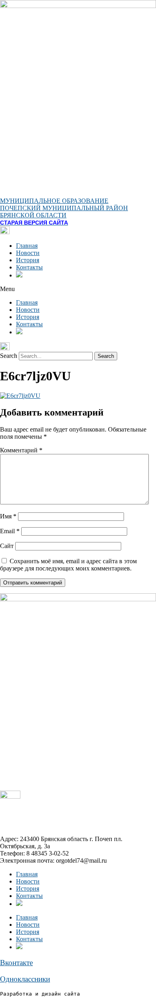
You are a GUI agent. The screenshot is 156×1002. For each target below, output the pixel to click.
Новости (28, 252)
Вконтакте (16, 962)
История (27, 260)
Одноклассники (25, 979)
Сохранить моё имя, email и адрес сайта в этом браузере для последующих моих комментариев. (68, 565)
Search (8, 355)
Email (10, 531)
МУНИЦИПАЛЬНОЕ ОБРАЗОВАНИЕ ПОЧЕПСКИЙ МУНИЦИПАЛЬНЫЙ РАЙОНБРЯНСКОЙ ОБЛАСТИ (64, 208)
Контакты (29, 267)
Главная (27, 245)
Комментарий (21, 450)
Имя (8, 516)
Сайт (7, 545)
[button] (78, 289)
